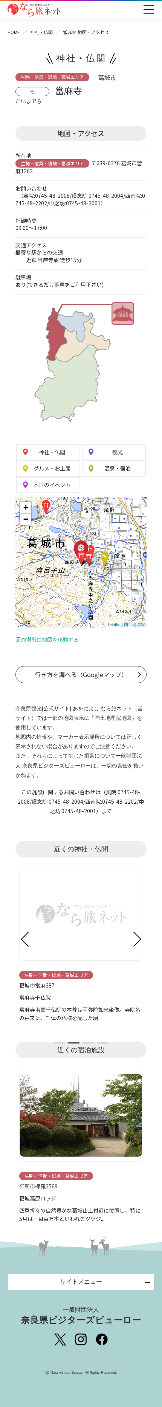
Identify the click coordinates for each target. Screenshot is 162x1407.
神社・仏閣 (41, 32)
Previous (25, 939)
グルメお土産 (52, 468)
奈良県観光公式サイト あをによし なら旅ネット (34, 9)
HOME (14, 32)
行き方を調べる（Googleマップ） (81, 674)
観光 (117, 452)
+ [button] (25, 507)
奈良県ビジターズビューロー (81, 1315)
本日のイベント (52, 485)
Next (137, 939)
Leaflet (114, 624)
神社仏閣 (52, 452)
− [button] (25, 519)
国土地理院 (134, 624)
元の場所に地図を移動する (47, 640)
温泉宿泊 (117, 468)
